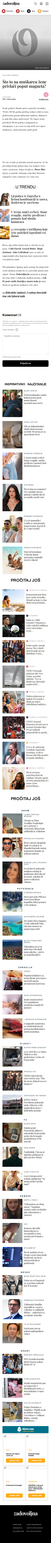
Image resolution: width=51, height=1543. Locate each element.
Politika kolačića (33, 1531)
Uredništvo (18, 1528)
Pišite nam (17, 1524)
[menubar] (41, 3)
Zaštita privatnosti (34, 1528)
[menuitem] (41, 3)
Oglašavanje (18, 1531)
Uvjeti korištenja (33, 1524)
